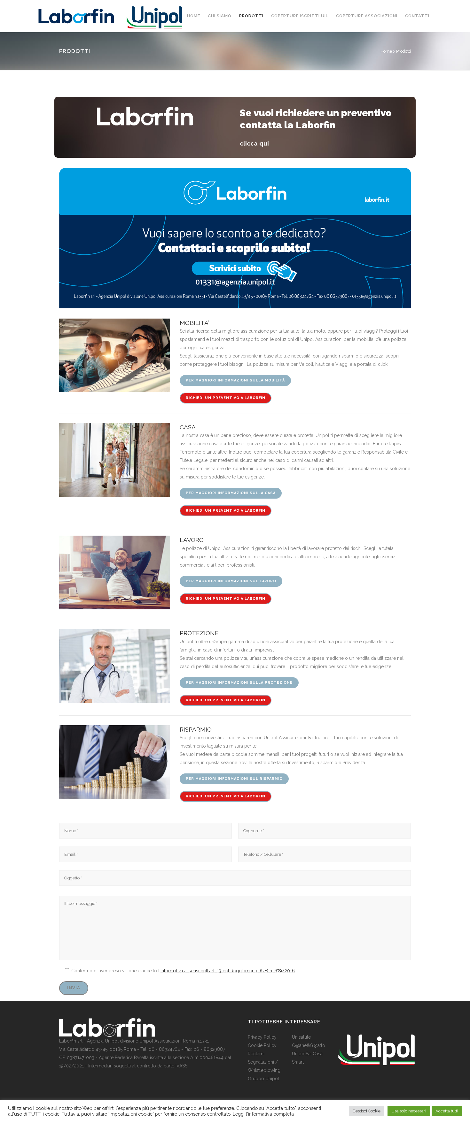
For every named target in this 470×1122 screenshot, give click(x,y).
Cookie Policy (262, 1045)
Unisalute (301, 1037)
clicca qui (254, 143)
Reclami (256, 1053)
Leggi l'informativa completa (263, 1114)
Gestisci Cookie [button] (366, 1111)
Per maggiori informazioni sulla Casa (231, 493)
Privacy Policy (262, 1037)
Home (386, 51)
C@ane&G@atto (308, 1045)
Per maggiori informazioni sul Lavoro (231, 581)
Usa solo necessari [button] (408, 1111)
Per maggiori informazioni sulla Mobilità (235, 380)
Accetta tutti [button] (446, 1111)
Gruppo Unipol (263, 1078)
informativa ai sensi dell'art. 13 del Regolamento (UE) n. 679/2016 (228, 970)
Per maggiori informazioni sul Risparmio (234, 779)
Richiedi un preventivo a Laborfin (225, 398)
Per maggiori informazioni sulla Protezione (239, 683)
